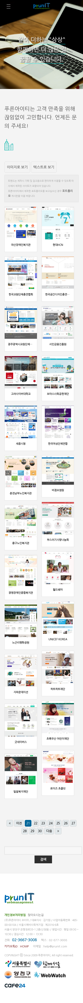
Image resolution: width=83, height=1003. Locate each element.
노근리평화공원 (20, 642)
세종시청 (21, 443)
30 (40, 831)
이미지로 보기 (17, 167)
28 (25, 831)
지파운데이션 (21, 692)
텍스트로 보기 (43, 167)
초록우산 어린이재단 (57, 738)
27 (73, 823)
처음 (9, 823)
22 (35, 823)
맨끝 (58, 831)
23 (43, 823)
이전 (19, 823)
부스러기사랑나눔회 (58, 540)
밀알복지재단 (21, 791)
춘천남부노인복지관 (21, 493)
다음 (49, 831)
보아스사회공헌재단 (58, 394)
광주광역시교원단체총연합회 (24, 344)
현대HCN (58, 245)
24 (50, 823)
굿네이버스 (21, 742)
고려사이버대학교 (21, 394)
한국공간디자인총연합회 (58, 294)
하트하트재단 (57, 689)
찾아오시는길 (36, 915)
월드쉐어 (58, 589)
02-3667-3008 (24, 940)
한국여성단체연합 (58, 443)
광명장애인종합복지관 (21, 592)
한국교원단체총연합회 (21, 294)
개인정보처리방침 (15, 915)
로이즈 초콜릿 (58, 788)
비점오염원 (58, 490)
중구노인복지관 (20, 543)
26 (66, 823)
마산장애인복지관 (21, 245)
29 (32, 831)
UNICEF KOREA (57, 639)
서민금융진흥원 (57, 344)
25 (58, 823)
